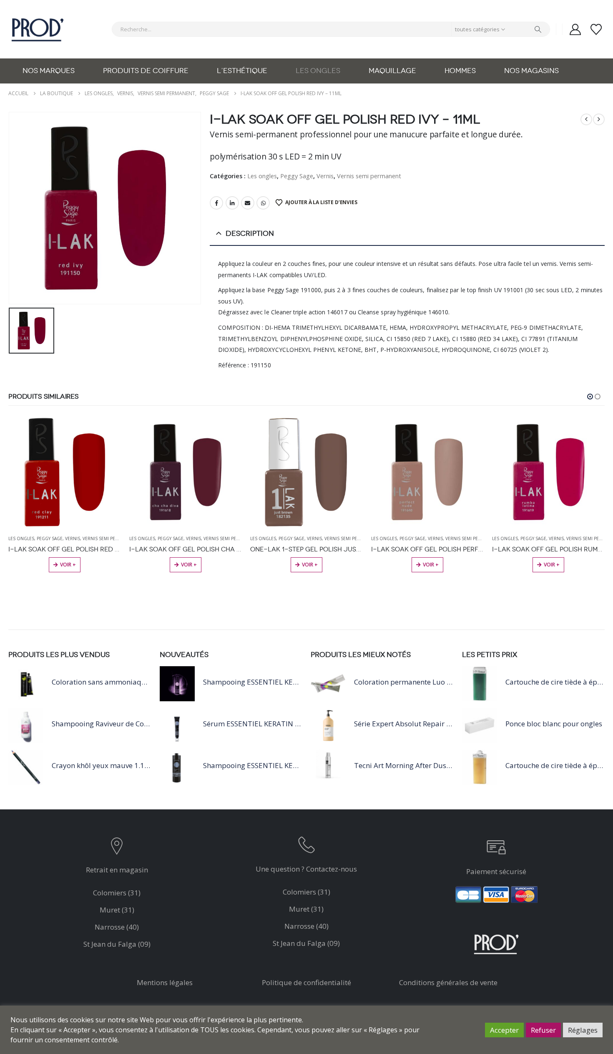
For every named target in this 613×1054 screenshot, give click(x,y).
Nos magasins (531, 70)
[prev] (586, 119)
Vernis (325, 176)
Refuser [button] (543, 1030)
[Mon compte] (575, 29)
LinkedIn (232, 203)
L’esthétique (242, 70)
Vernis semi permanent (369, 176)
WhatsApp (263, 203)
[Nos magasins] (117, 848)
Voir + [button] (68, 564)
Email (247, 203)
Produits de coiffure (145, 70)
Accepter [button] (504, 1030)
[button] (590, 397)
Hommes (460, 70)
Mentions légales (165, 982)
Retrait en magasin (117, 870)
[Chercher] (538, 29)
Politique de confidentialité (306, 982)
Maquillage (392, 70)
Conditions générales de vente (448, 982)
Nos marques (49, 70)
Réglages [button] (583, 1030)
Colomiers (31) (117, 892)
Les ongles (318, 70)
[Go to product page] (64, 472)
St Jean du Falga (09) (117, 944)
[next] (599, 119)
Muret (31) (117, 910)
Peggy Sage (296, 176)
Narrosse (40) (117, 927)
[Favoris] (596, 29)
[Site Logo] (37, 29)
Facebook (216, 203)
